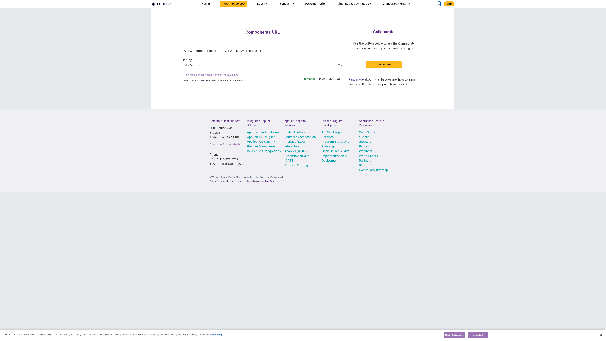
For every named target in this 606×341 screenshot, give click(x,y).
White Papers (368, 156)
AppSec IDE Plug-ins (261, 137)
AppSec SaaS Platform (263, 132)
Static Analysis (294, 132)
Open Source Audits (335, 151)
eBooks (364, 137)
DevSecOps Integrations (264, 151)
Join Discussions (233, 4)
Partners (365, 160)
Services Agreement (232, 181)
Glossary (365, 142)
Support (285, 4)
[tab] (200, 50)
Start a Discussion (384, 64)
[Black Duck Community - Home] (162, 4)
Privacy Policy (216, 181)
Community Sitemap (373, 170)
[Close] (600, 335)
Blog (362, 165)
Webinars (365, 151)
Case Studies (368, 132)
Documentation (316, 4)
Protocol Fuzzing (296, 165)
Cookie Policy (216, 334)
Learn (261, 4)
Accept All (478, 335)
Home (205, 4)
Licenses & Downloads (353, 4)
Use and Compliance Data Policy (261, 181)
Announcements (394, 4)
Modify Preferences (454, 335)
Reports (364, 146)
